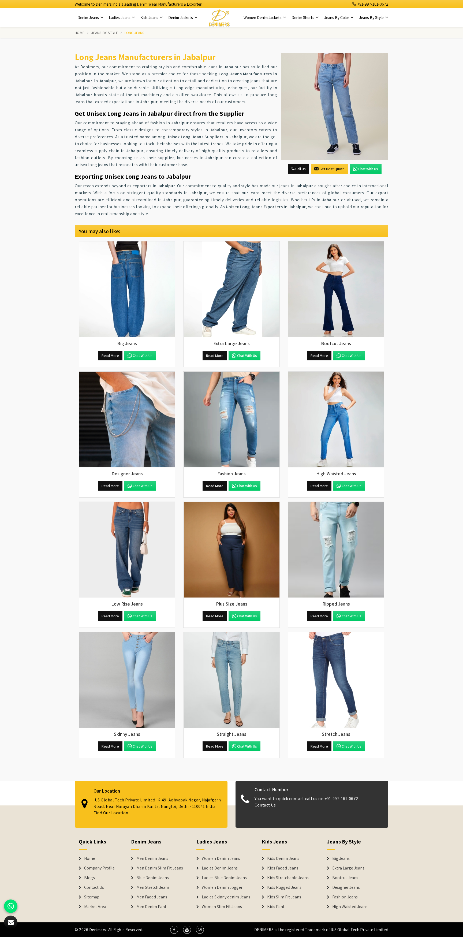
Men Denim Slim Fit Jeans (159, 868)
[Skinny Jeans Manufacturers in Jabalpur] (127, 680)
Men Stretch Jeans (153, 887)
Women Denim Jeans (221, 858)
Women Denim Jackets (263, 17)
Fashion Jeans (345, 897)
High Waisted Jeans (350, 907)
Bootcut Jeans (345, 878)
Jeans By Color (337, 17)
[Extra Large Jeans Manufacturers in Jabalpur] (231, 289)
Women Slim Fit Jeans (222, 907)
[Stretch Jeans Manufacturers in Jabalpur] (336, 680)
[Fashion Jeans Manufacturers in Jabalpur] (231, 420)
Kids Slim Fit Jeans (284, 897)
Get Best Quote (332, 168)
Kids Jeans (149, 17)
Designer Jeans (346, 887)
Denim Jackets (181, 17)
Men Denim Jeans (152, 858)
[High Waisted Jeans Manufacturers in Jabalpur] (336, 420)
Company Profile (99, 868)
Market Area (95, 907)
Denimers (97, 929)
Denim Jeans (88, 17)
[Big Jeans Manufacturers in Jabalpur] (127, 289)
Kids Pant (276, 907)
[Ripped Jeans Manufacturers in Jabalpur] (336, 550)
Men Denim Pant (151, 907)
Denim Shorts (303, 17)
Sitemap (91, 897)
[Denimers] (219, 17)
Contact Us (265, 805)
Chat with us (368, 168)
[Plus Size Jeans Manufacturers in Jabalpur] (231, 550)
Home (79, 32)
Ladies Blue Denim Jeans (224, 878)
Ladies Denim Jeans (220, 868)
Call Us (300, 168)
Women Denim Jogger (222, 887)
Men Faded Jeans (151, 897)
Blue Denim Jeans (152, 878)
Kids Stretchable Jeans (288, 878)
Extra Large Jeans (348, 868)
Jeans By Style (371, 17)
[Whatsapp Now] (10, 906)
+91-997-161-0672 (372, 4)
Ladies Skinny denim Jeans (226, 897)
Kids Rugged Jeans (284, 887)
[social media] (174, 930)
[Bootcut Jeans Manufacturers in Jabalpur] (336, 289)
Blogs (89, 878)
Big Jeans (341, 858)
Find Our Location (111, 813)
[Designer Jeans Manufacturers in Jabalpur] (127, 420)
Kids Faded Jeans (282, 868)
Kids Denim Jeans (283, 858)
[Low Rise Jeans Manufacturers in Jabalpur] (127, 550)
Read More (110, 355)
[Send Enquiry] (334, 106)
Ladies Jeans (120, 17)
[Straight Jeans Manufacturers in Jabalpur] (231, 680)
